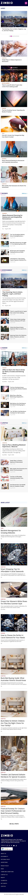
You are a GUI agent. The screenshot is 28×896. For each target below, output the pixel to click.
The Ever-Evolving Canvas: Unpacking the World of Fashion (13, 111)
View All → (24, 193)
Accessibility (4, 856)
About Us (3, 853)
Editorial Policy (5, 859)
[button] (2, 21)
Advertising (4, 862)
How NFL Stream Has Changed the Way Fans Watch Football (13, 136)
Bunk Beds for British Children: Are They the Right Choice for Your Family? (13, 723)
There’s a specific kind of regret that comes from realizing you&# (12, 85)
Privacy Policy (5, 865)
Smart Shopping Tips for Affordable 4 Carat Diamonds (12, 570)
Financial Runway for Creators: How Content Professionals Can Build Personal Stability (13, 810)
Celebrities (4, 880)
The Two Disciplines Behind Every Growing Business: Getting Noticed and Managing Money (18, 235)
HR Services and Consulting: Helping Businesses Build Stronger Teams (17, 251)
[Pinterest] (11, 845)
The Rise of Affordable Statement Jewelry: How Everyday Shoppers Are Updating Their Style (16, 477)
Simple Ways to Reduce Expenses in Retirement (12, 60)
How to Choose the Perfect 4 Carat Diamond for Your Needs (13, 636)
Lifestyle (3, 886)
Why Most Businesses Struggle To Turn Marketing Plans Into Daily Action (18, 243)
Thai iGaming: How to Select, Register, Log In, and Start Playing (12, 293)
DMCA (2, 868)
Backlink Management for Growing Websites (11, 531)
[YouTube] (14, 845)
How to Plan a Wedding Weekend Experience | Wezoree (13, 446)
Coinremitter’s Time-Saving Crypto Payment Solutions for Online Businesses (18, 259)
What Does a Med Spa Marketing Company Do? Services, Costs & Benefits (17, 396)
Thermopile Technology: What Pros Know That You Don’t (13, 29)
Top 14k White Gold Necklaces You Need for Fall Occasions (18, 412)
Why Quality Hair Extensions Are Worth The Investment (14, 186)
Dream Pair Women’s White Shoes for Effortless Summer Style (14, 602)
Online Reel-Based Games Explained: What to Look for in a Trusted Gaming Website (18, 328)
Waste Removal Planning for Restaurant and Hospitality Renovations (13, 161)
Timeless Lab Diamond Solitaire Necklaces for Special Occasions (13, 775)
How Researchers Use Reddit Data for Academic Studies (17, 485)
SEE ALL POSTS (14, 824)
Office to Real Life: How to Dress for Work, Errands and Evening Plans (13, 371)
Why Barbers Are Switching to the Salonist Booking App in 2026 (18, 404)
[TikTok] (16, 845)
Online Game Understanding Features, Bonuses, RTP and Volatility (17, 320)
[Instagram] (9, 845)
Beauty (3, 877)
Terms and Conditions (7, 871)
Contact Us (4, 874)
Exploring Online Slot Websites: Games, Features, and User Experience (18, 336)
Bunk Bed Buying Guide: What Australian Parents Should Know (13, 679)
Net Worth (4, 883)
